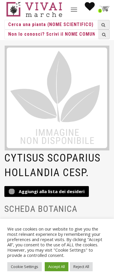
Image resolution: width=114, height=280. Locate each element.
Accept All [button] (56, 266)
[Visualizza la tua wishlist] (90, 8)
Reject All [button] (81, 266)
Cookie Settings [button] (24, 266)
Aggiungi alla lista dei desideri (51, 191)
